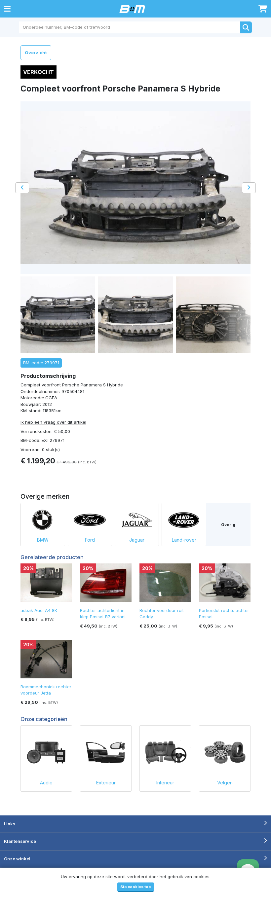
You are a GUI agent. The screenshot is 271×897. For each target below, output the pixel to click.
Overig (228, 524)
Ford (90, 540)
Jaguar (136, 540)
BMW (43, 540)
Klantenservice (20, 841)
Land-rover (184, 540)
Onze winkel (17, 858)
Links (9, 823)
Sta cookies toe (135, 886)
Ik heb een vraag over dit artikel (53, 422)
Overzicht (36, 52)
